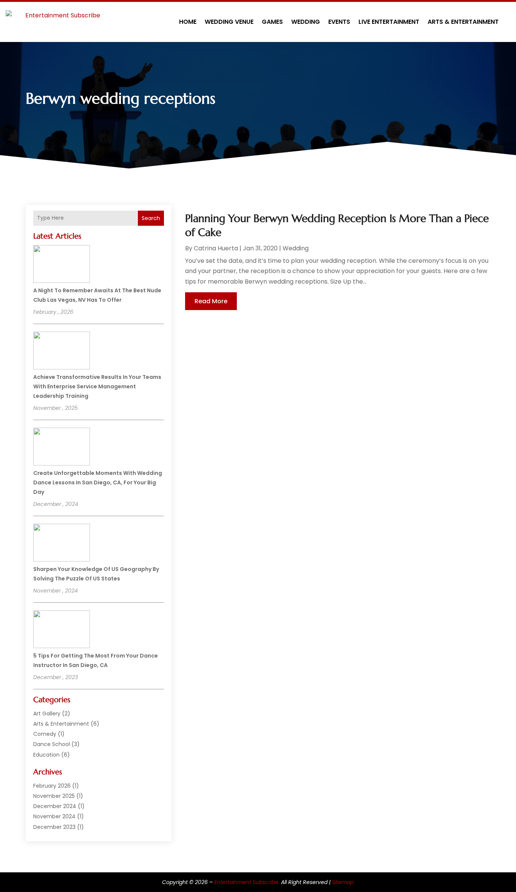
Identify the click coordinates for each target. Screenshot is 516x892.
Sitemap (343, 882)
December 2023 (54, 827)
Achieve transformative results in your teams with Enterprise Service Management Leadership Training (97, 386)
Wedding (305, 21)
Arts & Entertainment (463, 21)
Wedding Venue (229, 21)
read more (211, 301)
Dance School (51, 744)
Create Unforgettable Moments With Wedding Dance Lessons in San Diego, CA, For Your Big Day (97, 482)
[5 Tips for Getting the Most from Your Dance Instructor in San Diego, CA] (61, 630)
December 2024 (54, 806)
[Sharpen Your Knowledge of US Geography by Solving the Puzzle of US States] (61, 544)
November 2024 (54, 816)
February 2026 (52, 786)
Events (339, 21)
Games (272, 21)
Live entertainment (388, 21)
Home (187, 21)
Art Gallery (46, 713)
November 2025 (54, 796)
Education (46, 755)
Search (151, 218)
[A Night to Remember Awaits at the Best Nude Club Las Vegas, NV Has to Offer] (61, 265)
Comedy (44, 734)
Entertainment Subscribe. (247, 882)
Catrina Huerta (216, 248)
